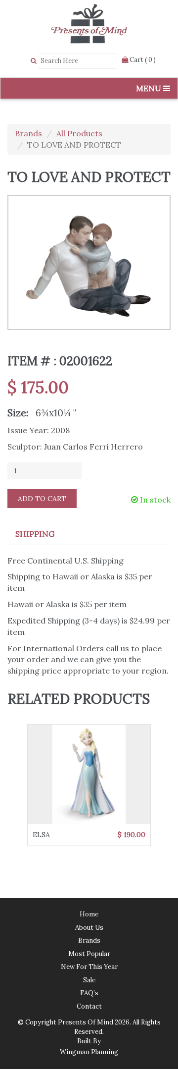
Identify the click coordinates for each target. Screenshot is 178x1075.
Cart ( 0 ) (142, 60)
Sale (89, 980)
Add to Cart (42, 498)
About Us (89, 927)
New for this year (89, 966)
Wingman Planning (89, 1052)
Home (89, 914)
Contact (89, 1006)
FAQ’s (89, 993)
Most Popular (89, 954)
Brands (28, 133)
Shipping (34, 534)
